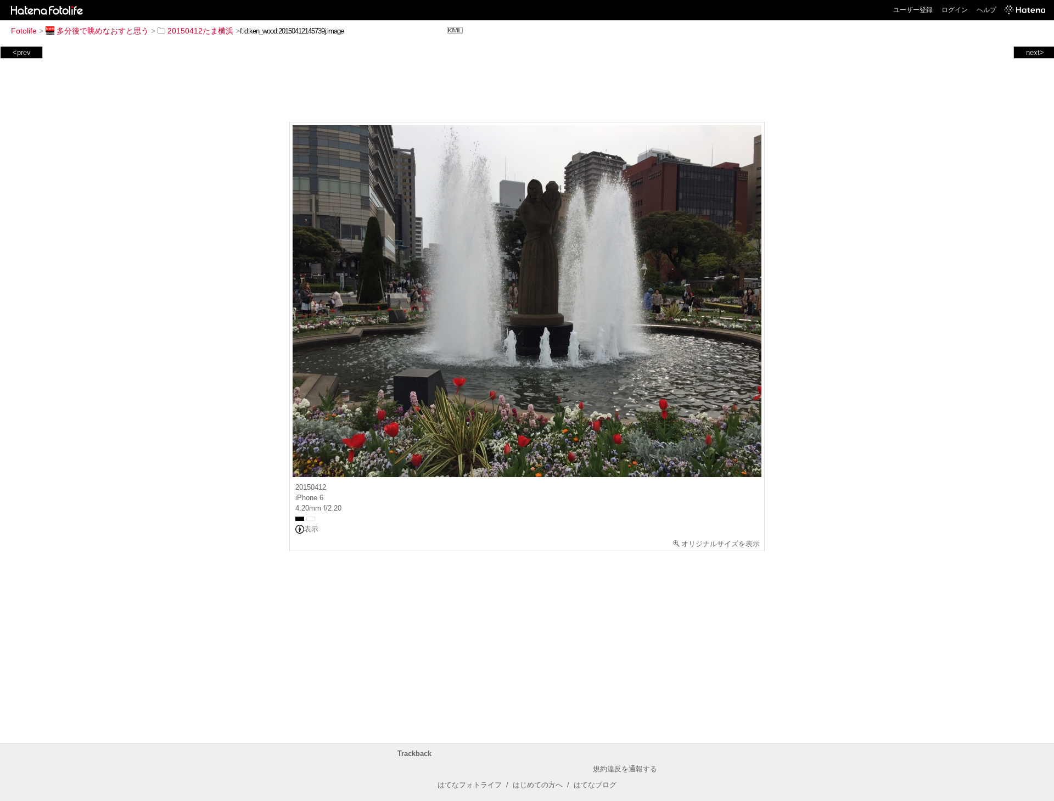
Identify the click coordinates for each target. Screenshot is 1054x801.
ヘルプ (986, 10)
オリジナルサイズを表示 (720, 544)
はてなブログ (595, 785)
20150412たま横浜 (200, 30)
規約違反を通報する (625, 769)
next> (1035, 52)
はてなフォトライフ (470, 785)
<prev (22, 52)
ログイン (954, 10)
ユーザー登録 (913, 10)
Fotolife (24, 30)
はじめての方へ (538, 785)
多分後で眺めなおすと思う (103, 30)
